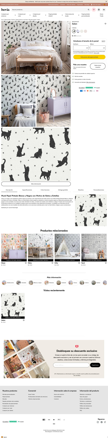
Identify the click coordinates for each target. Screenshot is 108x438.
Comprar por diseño (8, 410)
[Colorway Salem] (74, 31)
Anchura (80, 46)
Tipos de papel (83, 396)
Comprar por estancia (8, 406)
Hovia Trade (31, 394)
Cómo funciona (45, 190)
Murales (5, 399)
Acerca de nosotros (59, 394)
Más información (36, 184)
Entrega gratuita (63, 190)
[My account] (99, 9)
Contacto (56, 399)
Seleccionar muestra (97, 66)
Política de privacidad (85, 403)
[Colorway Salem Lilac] (78, 31)
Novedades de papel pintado (10, 403)
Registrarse (95, 365)
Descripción (9, 190)
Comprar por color (7, 408)
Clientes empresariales (34, 399)
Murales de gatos (32, 19)
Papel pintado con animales (22, 19)
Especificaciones (27, 190)
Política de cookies (84, 408)
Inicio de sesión (97, 4)
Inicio (2, 19)
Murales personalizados (9, 394)
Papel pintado (8, 19)
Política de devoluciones (86, 406)
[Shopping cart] (104, 9)
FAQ (81, 410)
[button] (104, 4)
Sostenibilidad (57, 396)
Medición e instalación (85, 394)
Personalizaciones (99, 190)
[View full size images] (68, 23)
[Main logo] (5, 9)
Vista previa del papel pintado (89, 57)
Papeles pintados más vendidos (11, 401)
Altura (97, 46)
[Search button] (88, 10)
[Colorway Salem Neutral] (81, 31)
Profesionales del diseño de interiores (37, 396)
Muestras (81, 190)
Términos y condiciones (85, 401)
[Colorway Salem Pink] (85, 31)
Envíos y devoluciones (85, 399)
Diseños (13, 19)
